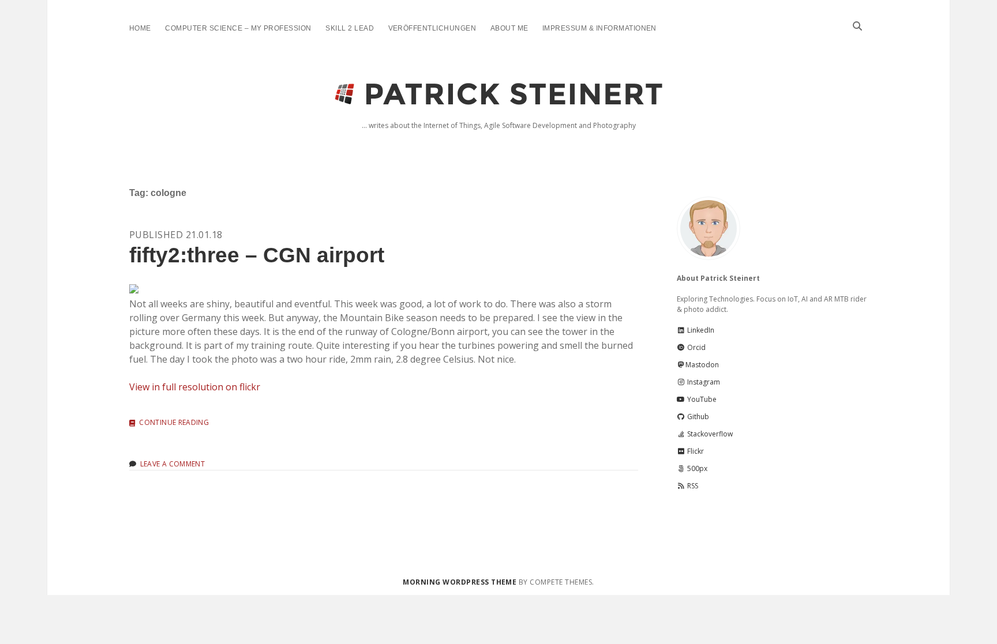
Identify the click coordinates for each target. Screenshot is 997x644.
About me (509, 28)
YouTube (701, 399)
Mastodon (702, 365)
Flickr (694, 451)
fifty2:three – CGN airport (256, 255)
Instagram (702, 382)
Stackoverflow (709, 434)
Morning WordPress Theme (459, 582)
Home (140, 28)
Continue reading (174, 422)
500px (696, 468)
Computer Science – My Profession (238, 28)
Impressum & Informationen (599, 28)
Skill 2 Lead (349, 28)
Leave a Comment (172, 464)
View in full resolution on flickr (194, 387)
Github (697, 416)
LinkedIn (699, 330)
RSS (691, 486)
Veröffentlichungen (432, 28)
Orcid (695, 347)
